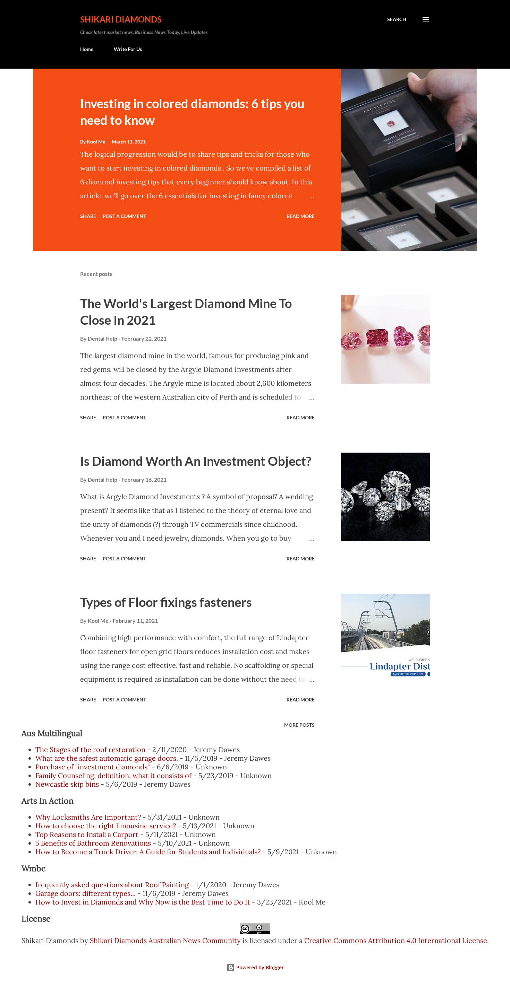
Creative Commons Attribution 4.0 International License (395, 940)
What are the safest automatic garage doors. (106, 758)
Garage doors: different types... (85, 893)
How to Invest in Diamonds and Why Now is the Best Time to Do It (142, 902)
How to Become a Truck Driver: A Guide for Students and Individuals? (148, 851)
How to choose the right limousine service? (105, 825)
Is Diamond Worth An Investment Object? (195, 461)
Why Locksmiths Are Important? (88, 817)
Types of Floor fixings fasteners (166, 602)
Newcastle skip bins (67, 784)
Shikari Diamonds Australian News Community (166, 940)
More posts (299, 725)
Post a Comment (124, 216)
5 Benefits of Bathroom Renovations (93, 843)
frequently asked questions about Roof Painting (112, 884)
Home (86, 49)
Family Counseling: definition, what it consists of (113, 775)
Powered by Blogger (259, 967)
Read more (301, 216)
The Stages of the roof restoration (90, 749)
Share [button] (88, 216)
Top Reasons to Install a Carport (86, 834)
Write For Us (128, 49)
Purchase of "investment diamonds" (92, 766)
